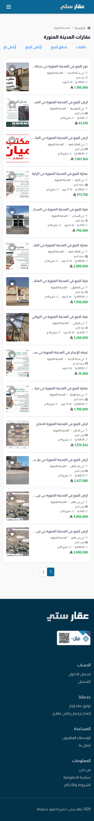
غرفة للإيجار (78, 363)
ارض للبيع (79, 113)
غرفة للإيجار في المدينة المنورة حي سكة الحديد (59, 352)
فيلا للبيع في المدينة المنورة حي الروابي (60, 317)
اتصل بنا (85, 745)
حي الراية (79, 180)
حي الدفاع (78, 430)
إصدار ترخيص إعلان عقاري (71, 713)
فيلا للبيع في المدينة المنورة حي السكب (59, 209)
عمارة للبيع (79, 184)
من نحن (85, 770)
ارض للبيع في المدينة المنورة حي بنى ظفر (59, 495)
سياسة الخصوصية (77, 777)
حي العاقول (77, 287)
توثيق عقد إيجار (80, 706)
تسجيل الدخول (79, 674)
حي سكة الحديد (75, 72)
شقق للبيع (59, 47)
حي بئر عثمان (77, 466)
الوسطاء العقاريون (76, 738)
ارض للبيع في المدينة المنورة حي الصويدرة (59, 102)
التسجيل (84, 681)
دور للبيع (80, 77)
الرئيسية (80, 28)
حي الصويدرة (77, 108)
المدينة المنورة (55, 72)
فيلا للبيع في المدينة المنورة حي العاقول (59, 281)
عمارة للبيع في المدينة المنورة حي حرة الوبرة (59, 388)
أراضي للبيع (33, 47)
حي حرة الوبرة (77, 394)
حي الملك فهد (76, 144)
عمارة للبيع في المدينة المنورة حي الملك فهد (59, 245)
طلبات (81, 47)
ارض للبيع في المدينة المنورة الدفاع (62, 424)
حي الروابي (78, 323)
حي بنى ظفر (77, 502)
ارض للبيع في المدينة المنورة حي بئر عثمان (59, 460)
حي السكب (78, 216)
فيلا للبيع (80, 220)
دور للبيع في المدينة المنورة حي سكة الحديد (59, 66)
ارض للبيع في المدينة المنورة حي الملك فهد (59, 138)
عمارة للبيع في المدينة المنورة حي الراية (60, 173)
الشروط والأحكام (77, 785)
